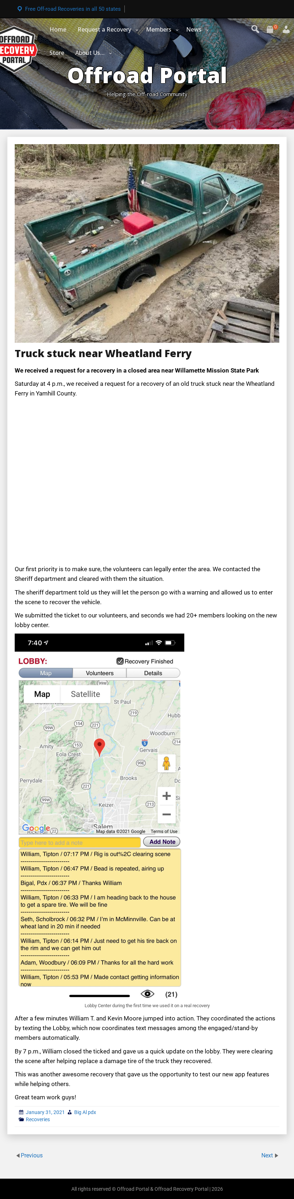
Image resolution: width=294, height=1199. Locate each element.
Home (57, 29)
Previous (32, 1155)
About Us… (90, 53)
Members (158, 29)
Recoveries (38, 1119)
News (193, 29)
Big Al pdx (85, 1112)
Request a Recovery (104, 29)
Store (56, 53)
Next (267, 1155)
